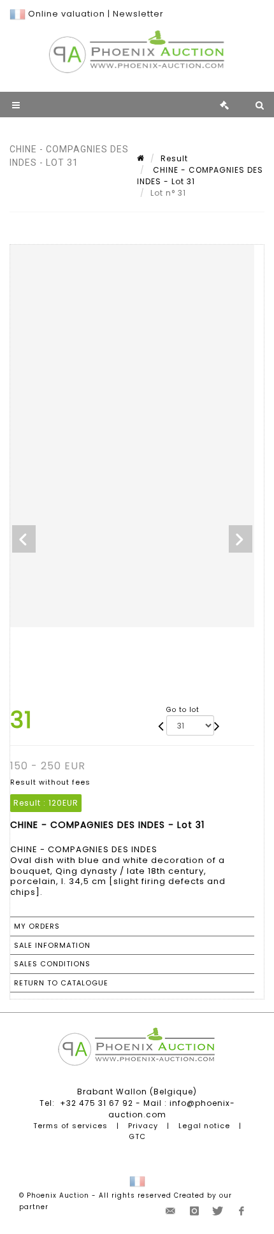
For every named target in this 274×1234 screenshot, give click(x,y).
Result (174, 158)
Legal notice (204, 1126)
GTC (137, 1136)
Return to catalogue (61, 983)
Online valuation (66, 14)
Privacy (143, 1126)
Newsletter (138, 14)
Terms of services (70, 1126)
